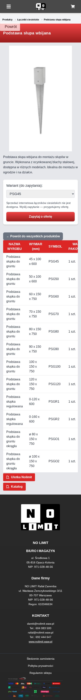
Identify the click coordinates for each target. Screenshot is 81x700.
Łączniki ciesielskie (28, 19)
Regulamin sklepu (40, 672)
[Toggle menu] (8, 6)
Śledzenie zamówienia (40, 658)
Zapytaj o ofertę (40, 216)
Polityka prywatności (40, 665)
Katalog (17, 486)
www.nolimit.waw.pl (40, 641)
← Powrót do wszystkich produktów (33, 236)
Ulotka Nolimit (21, 477)
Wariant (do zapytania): (24, 186)
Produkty (7, 19)
